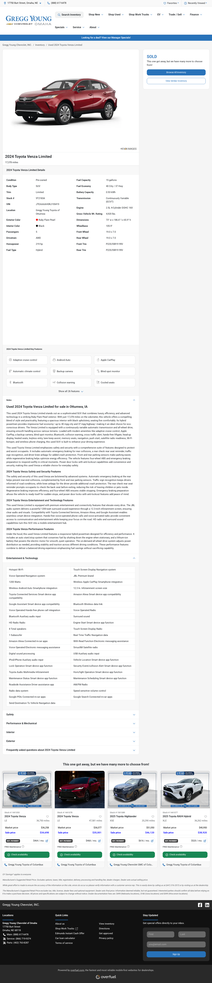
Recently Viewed (196, 3)
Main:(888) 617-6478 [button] (17, 934)
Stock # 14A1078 (64, 812)
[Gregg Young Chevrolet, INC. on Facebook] (198, 905)
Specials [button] (59, 27)
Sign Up (176, 954)
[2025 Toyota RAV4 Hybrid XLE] (185, 789)
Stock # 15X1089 (117, 812)
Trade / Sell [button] (175, 14)
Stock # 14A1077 (170, 812)
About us (60, 923)
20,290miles (148, 820)
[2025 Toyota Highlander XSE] (132, 789)
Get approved (106, 933)
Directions (104, 928)
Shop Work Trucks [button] (139, 14)
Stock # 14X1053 (12, 812)
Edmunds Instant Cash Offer (69, 933)
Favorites (172, 3)
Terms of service (64, 943)
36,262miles (200, 820)
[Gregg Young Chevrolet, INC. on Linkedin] (206, 905)
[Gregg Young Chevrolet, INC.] (28, 20)
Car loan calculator (65, 938)
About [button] (93, 27)
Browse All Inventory (176, 72)
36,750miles (43, 820)
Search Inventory (71, 14)
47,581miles (95, 820)
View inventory (106, 923)
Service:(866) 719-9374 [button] (19, 938)
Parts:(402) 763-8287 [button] (18, 942)
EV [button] (158, 14)
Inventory (40, 45)
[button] (23, 3)
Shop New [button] (94, 14)
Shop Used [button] (114, 14)
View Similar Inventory (176, 81)
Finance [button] (194, 14)
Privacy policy (106, 938)
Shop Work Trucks (64, 928)
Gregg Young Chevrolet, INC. (17, 45)
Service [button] (77, 27)
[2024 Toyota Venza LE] (27, 789)
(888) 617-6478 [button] (58, 3)
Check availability (19, 854)
